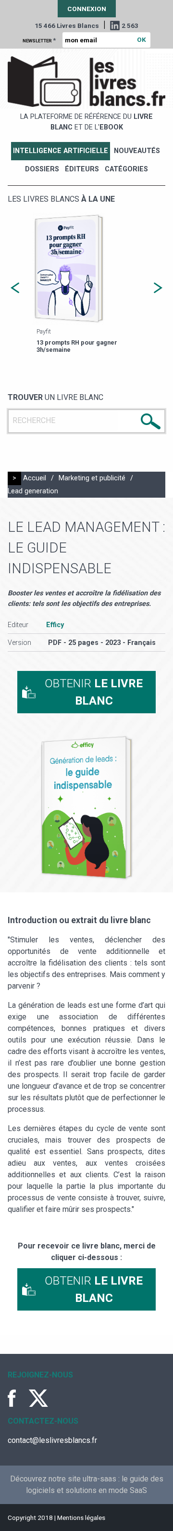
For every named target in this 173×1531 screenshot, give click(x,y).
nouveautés (137, 151)
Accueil (34, 478)
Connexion (86, 9)
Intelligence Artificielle (60, 151)
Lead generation (33, 491)
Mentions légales (81, 1517)
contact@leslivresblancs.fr (52, 1440)
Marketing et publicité (92, 478)
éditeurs (82, 169)
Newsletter (39, 40)
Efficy (55, 625)
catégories (126, 169)
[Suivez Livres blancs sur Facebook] (17, 1398)
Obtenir (94, 692)
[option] (86, 284)
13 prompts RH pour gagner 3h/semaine (77, 346)
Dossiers (42, 169)
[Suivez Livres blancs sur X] (38, 1398)
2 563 (130, 25)
